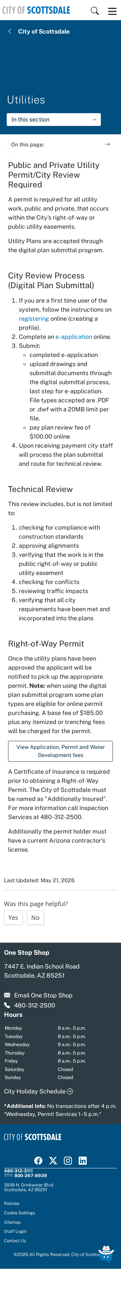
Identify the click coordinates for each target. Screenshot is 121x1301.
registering (34, 318)
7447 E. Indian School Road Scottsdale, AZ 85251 (42, 971)
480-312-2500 (34, 1005)
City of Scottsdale (44, 31)
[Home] (36, 10)
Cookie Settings (19, 1212)
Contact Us (15, 1240)
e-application (73, 336)
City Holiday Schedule (35, 1091)
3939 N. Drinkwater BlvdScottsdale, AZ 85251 (28, 1187)
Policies (11, 1203)
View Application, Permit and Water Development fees (60, 751)
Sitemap (12, 1222)
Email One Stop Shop (43, 995)
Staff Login (15, 1231)
